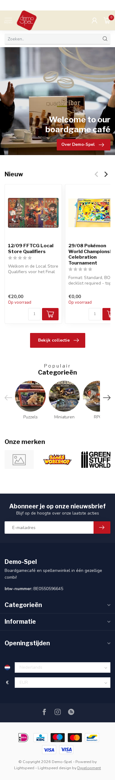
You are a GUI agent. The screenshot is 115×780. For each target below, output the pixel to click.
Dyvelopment (89, 767)
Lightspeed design (54, 767)
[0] (107, 20)
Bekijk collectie (54, 340)
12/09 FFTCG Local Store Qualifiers (30, 248)
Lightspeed (24, 767)
